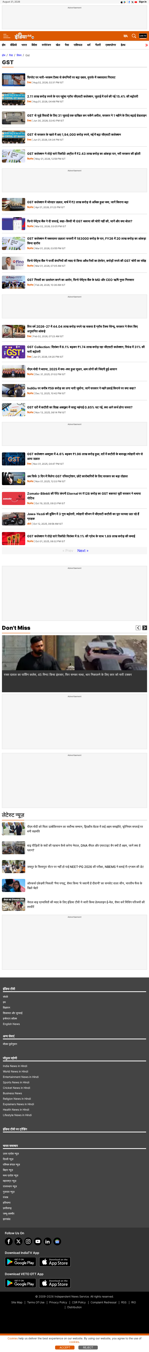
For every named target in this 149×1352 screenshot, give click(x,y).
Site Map (16, 1302)
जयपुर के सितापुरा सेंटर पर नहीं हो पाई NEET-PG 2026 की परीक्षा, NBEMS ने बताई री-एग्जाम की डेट (85, 867)
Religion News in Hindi (17, 1098)
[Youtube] (38, 1241)
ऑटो (29, 524)
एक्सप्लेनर (111, 45)
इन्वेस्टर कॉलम (10, 1018)
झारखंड (6, 1219)
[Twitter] (18, 1241)
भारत (24, 45)
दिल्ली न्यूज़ (8, 1159)
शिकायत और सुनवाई (13, 1013)
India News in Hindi (15, 1066)
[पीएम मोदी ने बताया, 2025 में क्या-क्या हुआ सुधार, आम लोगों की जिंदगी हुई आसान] (13, 371)
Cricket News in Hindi (16, 1087)
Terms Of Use (35, 1302)
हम (4, 1002)
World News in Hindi (15, 1071)
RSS (123, 1302)
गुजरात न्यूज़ (9, 1191)
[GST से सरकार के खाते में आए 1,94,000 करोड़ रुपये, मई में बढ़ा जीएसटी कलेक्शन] (13, 136)
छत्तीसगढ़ (7, 1208)
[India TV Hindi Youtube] (136, 2)
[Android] (125, 2)
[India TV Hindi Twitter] (132, 2)
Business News (12, 1093)
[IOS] (121, 2)
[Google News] (57, 1241)
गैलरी (98, 45)
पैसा (67, 45)
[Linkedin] (47, 1241)
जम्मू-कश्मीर (8, 1213)
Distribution (74, 1307)
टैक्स (29, 82)
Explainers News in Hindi (18, 1104)
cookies (74, 1341)
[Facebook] (9, 1241)
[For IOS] (55, 1283)
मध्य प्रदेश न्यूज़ (10, 1175)
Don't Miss (16, 628)
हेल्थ (123, 45)
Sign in (142, 1)
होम (3, 45)
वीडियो (13, 45)
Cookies (13, 1338)
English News (11, 1024)
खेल (58, 45)
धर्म (88, 45)
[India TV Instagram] (28, 1241)
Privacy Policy (58, 1302)
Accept (65, 1347)
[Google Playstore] (20, 1262)
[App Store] (55, 1262)
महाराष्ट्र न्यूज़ (9, 1180)
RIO (133, 1302)
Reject (88, 1347)
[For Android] (20, 1283)
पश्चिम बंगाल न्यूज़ (11, 1164)
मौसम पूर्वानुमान (10, 1044)
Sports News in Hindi (16, 1082)
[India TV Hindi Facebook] (129, 2)
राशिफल (78, 45)
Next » (82, 550)
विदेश (34, 45)
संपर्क (5, 996)
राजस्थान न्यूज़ (10, 1186)
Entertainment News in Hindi (21, 1076)
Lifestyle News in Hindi (17, 1115)
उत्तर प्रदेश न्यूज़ (11, 1153)
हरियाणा (6, 1202)
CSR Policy (79, 1302)
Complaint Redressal (103, 1302)
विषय (19, 55)
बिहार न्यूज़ (8, 1170)
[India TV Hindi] (24, 36)
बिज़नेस (30, 159)
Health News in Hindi (16, 1109)
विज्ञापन (6, 1007)
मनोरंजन (46, 45)
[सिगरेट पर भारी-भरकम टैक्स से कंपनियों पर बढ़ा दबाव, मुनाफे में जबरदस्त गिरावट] (13, 79)
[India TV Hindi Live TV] (143, 36)
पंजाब (5, 1197)
